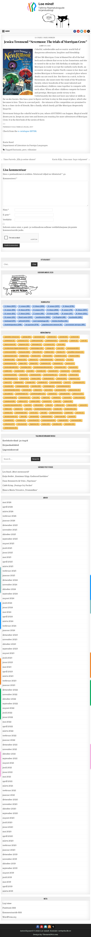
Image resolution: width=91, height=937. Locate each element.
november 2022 (9, 694)
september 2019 (9, 868)
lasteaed (10, 321)
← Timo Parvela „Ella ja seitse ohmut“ (18, 159)
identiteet (9, 359)
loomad (61, 378)
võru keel (22, 424)
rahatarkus (24, 397)
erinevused (10, 352)
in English (51, 37)
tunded (69, 413)
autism (74, 341)
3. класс (10, 310)
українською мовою (52, 325)
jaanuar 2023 (8, 685)
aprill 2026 (7, 507)
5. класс (67, 310)
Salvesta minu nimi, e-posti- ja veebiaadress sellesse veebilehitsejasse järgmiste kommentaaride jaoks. (40, 228)
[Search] (88, 31)
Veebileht (7, 220)
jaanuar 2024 (8, 630)
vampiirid (9, 420)
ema (60, 348)
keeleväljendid (11, 367)
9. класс (10, 317)
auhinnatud (51, 341)
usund (72, 416)
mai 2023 (6, 667)
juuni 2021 (7, 772)
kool (30, 371)
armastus (23, 341)
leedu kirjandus (50, 375)
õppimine (34, 424)
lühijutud (19, 382)
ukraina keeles (11, 416)
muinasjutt (79, 382)
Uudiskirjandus (13, 325)
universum (60, 416)
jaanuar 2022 (8, 740)
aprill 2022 (7, 726)
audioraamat (37, 341)
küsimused (35, 375)
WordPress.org (9, 917)
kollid (8, 371)
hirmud (48, 356)
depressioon (10, 344)
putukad (52, 394)
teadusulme (70, 409)
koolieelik (75, 317)
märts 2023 (7, 676)
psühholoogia (21, 394)
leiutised (74, 375)
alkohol (52, 337)
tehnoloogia (21, 413)
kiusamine (60, 367)
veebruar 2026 (9, 516)
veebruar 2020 (9, 845)
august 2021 (8, 763)
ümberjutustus (11, 428)
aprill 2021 (7, 781)
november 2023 (9, 639)
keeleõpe (25, 367)
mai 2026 (6, 502)
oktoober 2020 (9, 809)
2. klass (38, 306)
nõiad (38, 390)
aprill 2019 (7, 886)
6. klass (81, 310)
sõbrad (38, 405)
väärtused (76, 420)
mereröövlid (56, 382)
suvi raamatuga (40, 321)
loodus (36, 378)
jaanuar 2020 (8, 850)
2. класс (53, 306)
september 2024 (10, 594)
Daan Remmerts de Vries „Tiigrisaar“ (19, 481)
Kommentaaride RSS (12, 913)
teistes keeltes (59, 321)
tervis (33, 413)
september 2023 (10, 649)
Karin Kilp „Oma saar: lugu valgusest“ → (71, 159)
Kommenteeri (10, 179)
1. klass (10, 306)
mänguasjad (22, 386)
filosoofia (37, 352)
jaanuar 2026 (8, 521)
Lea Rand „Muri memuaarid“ (15, 472)
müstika (36, 386)
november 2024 (9, 585)
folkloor (49, 352)
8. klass (39, 37)
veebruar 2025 (9, 571)
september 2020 (10, 813)
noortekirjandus (12, 390)
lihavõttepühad (11, 378)
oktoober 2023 (9, 644)
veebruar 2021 (9, 790)
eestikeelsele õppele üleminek (16, 348)
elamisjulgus (37, 348)
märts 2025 (7, 566)
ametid (63, 337)
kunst (23, 375)
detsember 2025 (10, 525)
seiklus (35, 401)
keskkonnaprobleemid (43, 367)
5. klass (53, 310)
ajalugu (27, 337)
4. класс (38, 310)
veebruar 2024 (9, 626)
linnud (24, 378)
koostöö (53, 371)
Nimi (6, 210)
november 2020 (9, 804)
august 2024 (8, 598)
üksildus (57, 424)
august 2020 (8, 818)
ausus (64, 341)
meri (67, 382)
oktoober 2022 (9, 699)
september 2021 (9, 758)
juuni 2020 (7, 827)
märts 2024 (7, 621)
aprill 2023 (7, 672)
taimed (83, 405)
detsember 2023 (10, 635)
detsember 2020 (10, 800)
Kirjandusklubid (10, 445)
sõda (49, 405)
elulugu (50, 348)
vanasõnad (33, 420)
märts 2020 (8, 841)
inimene (33, 359)
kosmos (65, 371)
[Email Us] (81, 31)
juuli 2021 (7, 768)
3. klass (68, 306)
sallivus (23, 401)
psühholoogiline (38, 394)
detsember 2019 (9, 854)
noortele (27, 390)
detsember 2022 (10, 690)
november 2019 (9, 859)
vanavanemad (48, 420)
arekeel (74, 337)
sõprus (72, 405)
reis (36, 397)
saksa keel (79, 397)
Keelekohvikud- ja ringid (15, 441)
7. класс (38, 314)
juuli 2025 (7, 548)
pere (24, 150)
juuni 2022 (7, 717)
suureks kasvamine (13, 405)
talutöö (18, 409)
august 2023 (8, 653)
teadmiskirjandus (43, 409)
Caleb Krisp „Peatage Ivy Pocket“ (17, 485)
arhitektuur (9, 341)
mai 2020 (6, 832)
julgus (22, 363)
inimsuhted (46, 359)
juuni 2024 (7, 607)
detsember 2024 (10, 580)
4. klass (24, 310)
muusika (9, 386)
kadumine (45, 363)
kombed (19, 371)
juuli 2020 (7, 822)
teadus (58, 409)
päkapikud (64, 394)
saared (67, 397)
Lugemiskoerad (10, 450)
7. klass (24, 314)
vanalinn (21, 420)
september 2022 (10, 704)
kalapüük (58, 363)
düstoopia (36, 344)
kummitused (10, 375)
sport (57, 401)
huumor (74, 356)
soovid (47, 401)
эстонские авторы (75, 325)
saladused (10, 401)
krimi (76, 371)
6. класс (10, 314)
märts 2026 (7, 512)
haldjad (24, 356)
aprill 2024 (7, 617)
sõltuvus (60, 405)
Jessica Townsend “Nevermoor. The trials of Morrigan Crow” (45, 42)
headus (36, 356)
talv (28, 409)
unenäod (34, 416)
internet (60, 359)
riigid (46, 397)
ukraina (79, 413)
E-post (6, 215)
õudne (45, 424)
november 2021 (9, 749)
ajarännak (39, 337)
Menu (7, 31)
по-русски (31, 325)
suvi (28, 405)
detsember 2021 (9, 745)
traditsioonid (56, 413)
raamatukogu (10, 397)
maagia (30, 382)
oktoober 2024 (9, 589)
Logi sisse (6, 903)
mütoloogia (49, 386)
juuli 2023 (7, 658)
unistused (47, 416)
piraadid (8, 394)
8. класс (67, 314)
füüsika (60, 352)
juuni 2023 (7, 662)
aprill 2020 (7, 836)
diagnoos (23, 344)
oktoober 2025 (9, 534)
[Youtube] (78, 31)
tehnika (8, 413)
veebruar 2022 (9, 736)
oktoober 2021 (9, 754)
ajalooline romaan (12, 337)
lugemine (74, 378)
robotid (56, 397)
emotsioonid (73, 348)
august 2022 (8, 708)
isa (69, 359)
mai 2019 (6, 882)
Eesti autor (25, 317)
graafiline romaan (75, 352)
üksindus (69, 424)
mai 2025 (6, 557)
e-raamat (49, 344)
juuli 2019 (7, 877)
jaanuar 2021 (8, 795)
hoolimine (60, 356)
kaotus (70, 363)
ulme (23, 416)
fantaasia (17, 150)
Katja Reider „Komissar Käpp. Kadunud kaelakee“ (25, 476)
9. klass (45, 37)
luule (8, 382)
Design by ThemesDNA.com (45, 934)
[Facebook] (74, 31)
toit (43, 413)
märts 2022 (7, 731)
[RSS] (85, 31)
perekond (60, 390)
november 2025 (9, 530)
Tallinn (8, 409)
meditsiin (42, 382)
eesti (61, 344)
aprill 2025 (7, 562)
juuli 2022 (7, 713)
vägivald (63, 420)
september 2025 (10, 539)
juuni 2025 (7, 553)
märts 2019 (7, 891)
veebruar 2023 (9, 681)
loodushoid (48, 378)
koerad (73, 367)
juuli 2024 (7, 603)
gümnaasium (10, 356)
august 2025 (8, 544)
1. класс (24, 306)
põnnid (24, 321)
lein (63, 375)
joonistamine (10, 363)
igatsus (22, 359)
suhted (68, 401)
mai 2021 (6, 777)
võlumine (31, 150)
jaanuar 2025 (8, 576)
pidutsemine (74, 390)
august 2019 (8, 873)
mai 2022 (6, 722)
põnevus (78, 394)
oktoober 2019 (9, 864)
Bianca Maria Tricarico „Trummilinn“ (20, 490)
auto (83, 341)
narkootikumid (63, 386)
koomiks (41, 371)
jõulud (33, 363)
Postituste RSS (9, 908)
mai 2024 (6, 612)
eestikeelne (43, 317)
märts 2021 (7, 786)
